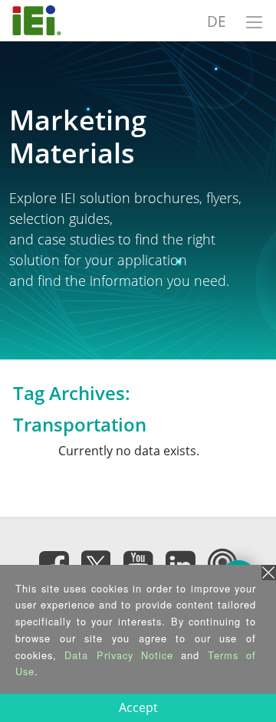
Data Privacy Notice (118, 655)
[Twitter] (95, 561)
